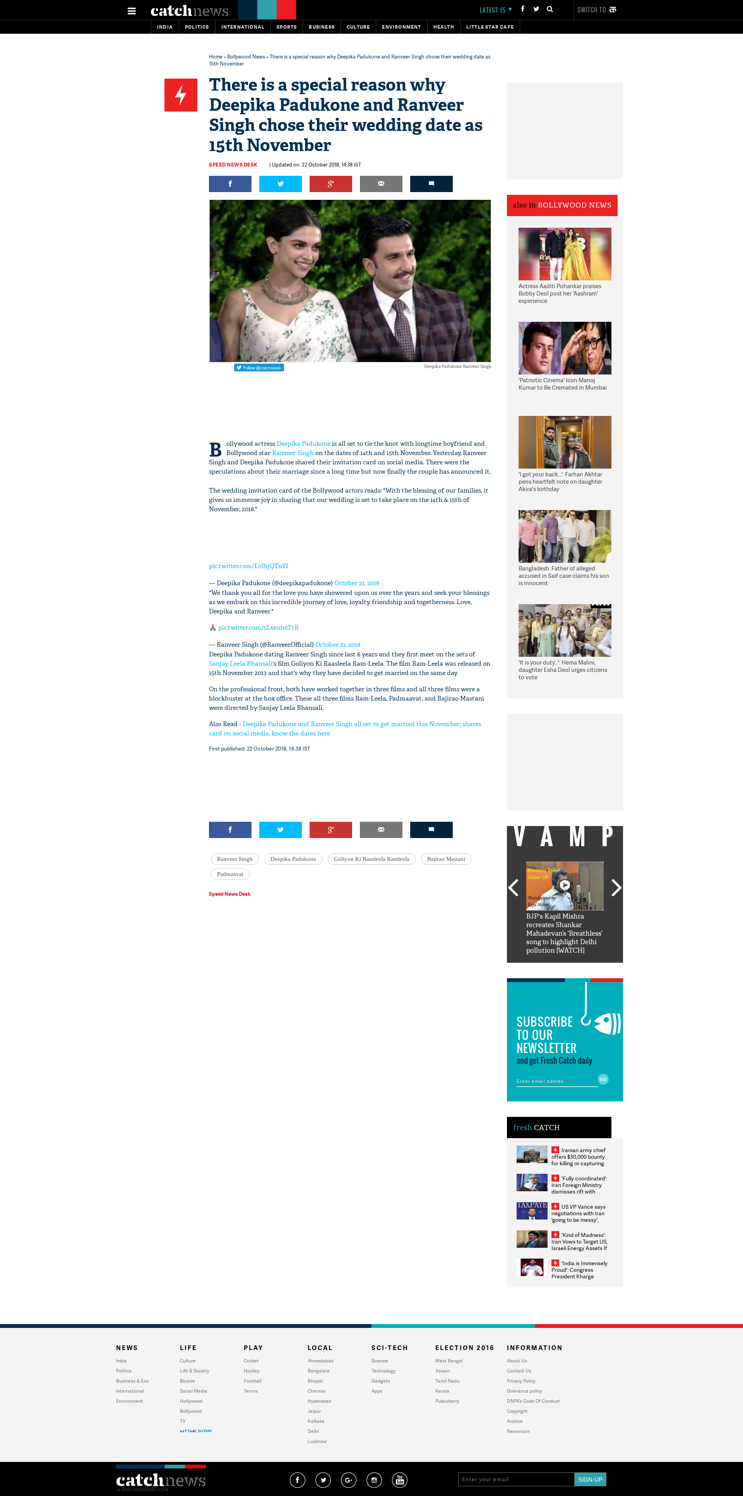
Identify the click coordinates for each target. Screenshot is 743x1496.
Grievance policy (524, 1391)
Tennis (251, 1391)
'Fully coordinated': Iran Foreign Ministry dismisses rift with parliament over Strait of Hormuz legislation (579, 1191)
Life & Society (194, 1370)
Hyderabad (319, 1401)
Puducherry (447, 1401)
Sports (287, 27)
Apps (377, 1391)
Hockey (252, 1370)
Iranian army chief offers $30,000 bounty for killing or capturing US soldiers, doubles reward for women (578, 1163)
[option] (565, 908)
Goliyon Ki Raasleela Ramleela (371, 859)
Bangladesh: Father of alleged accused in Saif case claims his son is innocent (564, 576)
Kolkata (316, 1421)
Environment (401, 27)
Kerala (442, 1391)
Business (322, 27)
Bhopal (315, 1380)
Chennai (316, 1391)
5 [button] (588, 968)
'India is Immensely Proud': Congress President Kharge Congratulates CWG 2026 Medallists (579, 1276)
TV (182, 1421)
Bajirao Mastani (446, 859)
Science (380, 1360)
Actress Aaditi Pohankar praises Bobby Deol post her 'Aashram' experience (560, 293)
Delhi (313, 1431)
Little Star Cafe (490, 27)
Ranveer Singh (293, 453)
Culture (358, 27)
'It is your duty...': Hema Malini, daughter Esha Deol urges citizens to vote (563, 670)
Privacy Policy (521, 1380)
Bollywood (191, 1411)
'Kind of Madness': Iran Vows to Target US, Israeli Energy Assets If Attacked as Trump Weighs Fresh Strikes (579, 1248)
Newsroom (518, 1431)
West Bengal (449, 1360)
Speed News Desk (233, 164)
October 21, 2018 (356, 583)
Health (443, 27)
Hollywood (191, 1401)
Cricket (251, 1360)
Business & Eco (132, 1380)
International (130, 1391)
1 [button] (542, 968)
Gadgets (381, 1380)
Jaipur (314, 1411)
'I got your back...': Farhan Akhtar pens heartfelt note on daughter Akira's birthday (560, 482)
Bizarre (187, 1380)
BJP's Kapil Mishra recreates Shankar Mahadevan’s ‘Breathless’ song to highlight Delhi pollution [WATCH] (564, 933)
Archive (515, 1421)
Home (216, 56)
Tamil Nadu (447, 1380)
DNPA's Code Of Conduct (533, 1401)
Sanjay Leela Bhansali (240, 664)
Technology (384, 1370)
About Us (517, 1360)
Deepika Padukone (303, 444)
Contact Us (519, 1370)
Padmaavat (230, 874)
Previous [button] (512, 888)
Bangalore (319, 1370)
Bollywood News (246, 56)
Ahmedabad (321, 1360)
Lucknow (317, 1441)
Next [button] (617, 888)
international (243, 27)
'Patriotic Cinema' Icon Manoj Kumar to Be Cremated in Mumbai (563, 384)
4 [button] (576, 968)
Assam (442, 1370)
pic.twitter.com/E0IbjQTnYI (248, 566)
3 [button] (565, 968)
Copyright (517, 1411)
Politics (197, 27)
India (165, 27)
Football (253, 1380)
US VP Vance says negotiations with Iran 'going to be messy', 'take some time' (578, 1216)
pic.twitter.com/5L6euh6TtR (258, 627)
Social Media (193, 1391)
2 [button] (553, 968)
